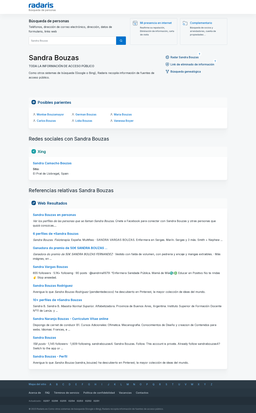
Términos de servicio (66, 392)
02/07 (46, 401)
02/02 (88, 401)
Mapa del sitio (37, 384)
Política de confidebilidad (99, 392)
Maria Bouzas (123, 114)
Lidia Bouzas (83, 120)
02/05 (63, 401)
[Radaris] (41, 5)
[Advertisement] (128, 89)
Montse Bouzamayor (50, 114)
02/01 (96, 401)
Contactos (142, 392)
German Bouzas (85, 114)
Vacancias (125, 392)
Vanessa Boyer (124, 120)
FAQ (47, 392)
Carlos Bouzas (46, 120)
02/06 (55, 401)
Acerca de (35, 392)
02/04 (71, 401)
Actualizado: (35, 401)
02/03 (80, 401)
